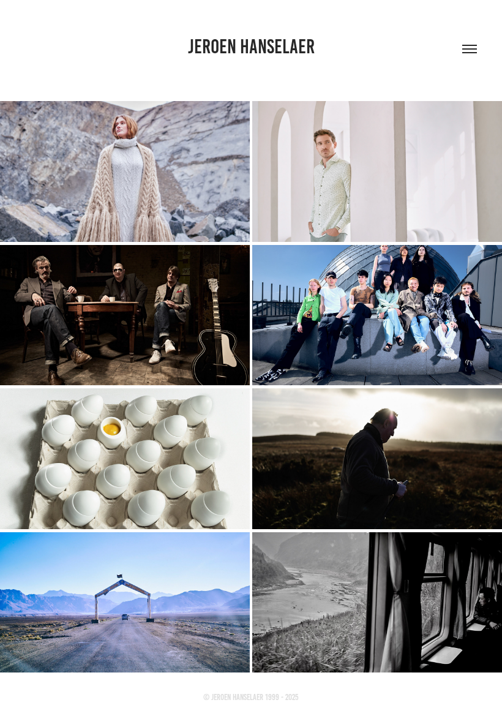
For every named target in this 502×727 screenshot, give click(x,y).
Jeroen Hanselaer (251, 47)
